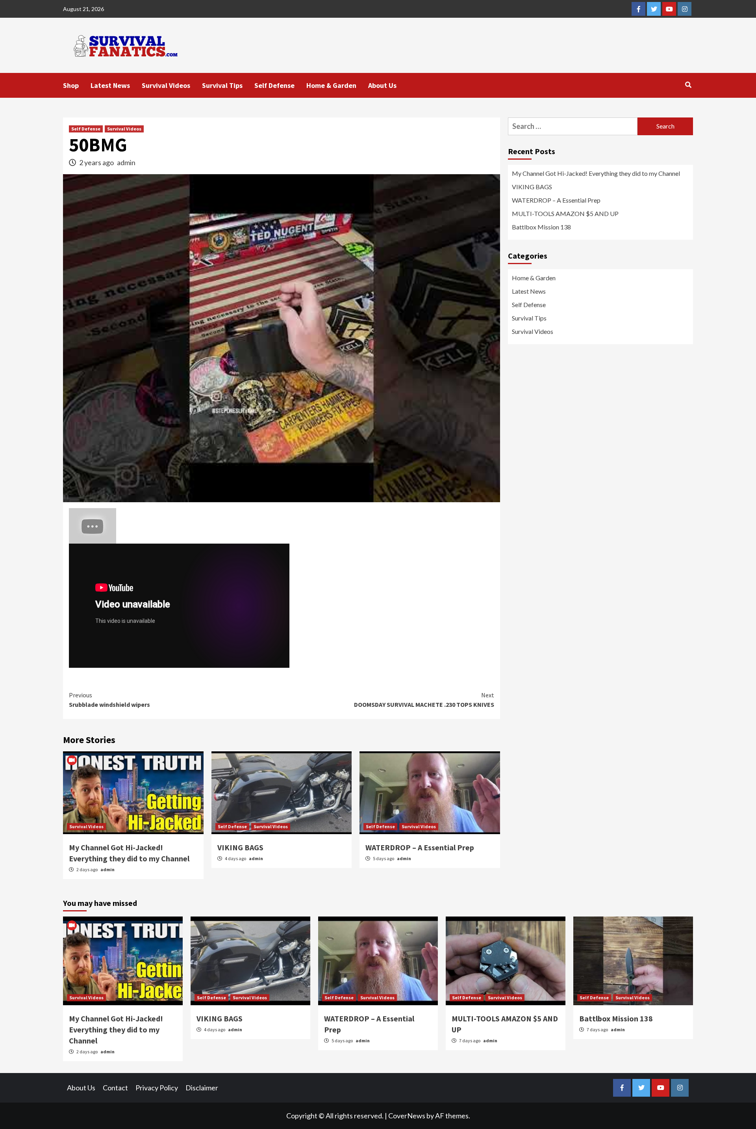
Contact (115, 1087)
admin (126, 162)
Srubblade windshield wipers (109, 699)
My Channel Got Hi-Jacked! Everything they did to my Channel (596, 173)
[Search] (688, 84)
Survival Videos (166, 85)
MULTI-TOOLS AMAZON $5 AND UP (565, 213)
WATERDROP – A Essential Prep (419, 847)
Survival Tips (222, 85)
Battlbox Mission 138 (541, 227)
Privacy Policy (156, 1087)
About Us (382, 85)
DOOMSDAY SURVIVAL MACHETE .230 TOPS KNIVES (424, 699)
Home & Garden (331, 85)
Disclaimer (201, 1087)
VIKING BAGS (240, 847)
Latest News (110, 85)
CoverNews (406, 1115)
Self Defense (274, 85)
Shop (71, 85)
